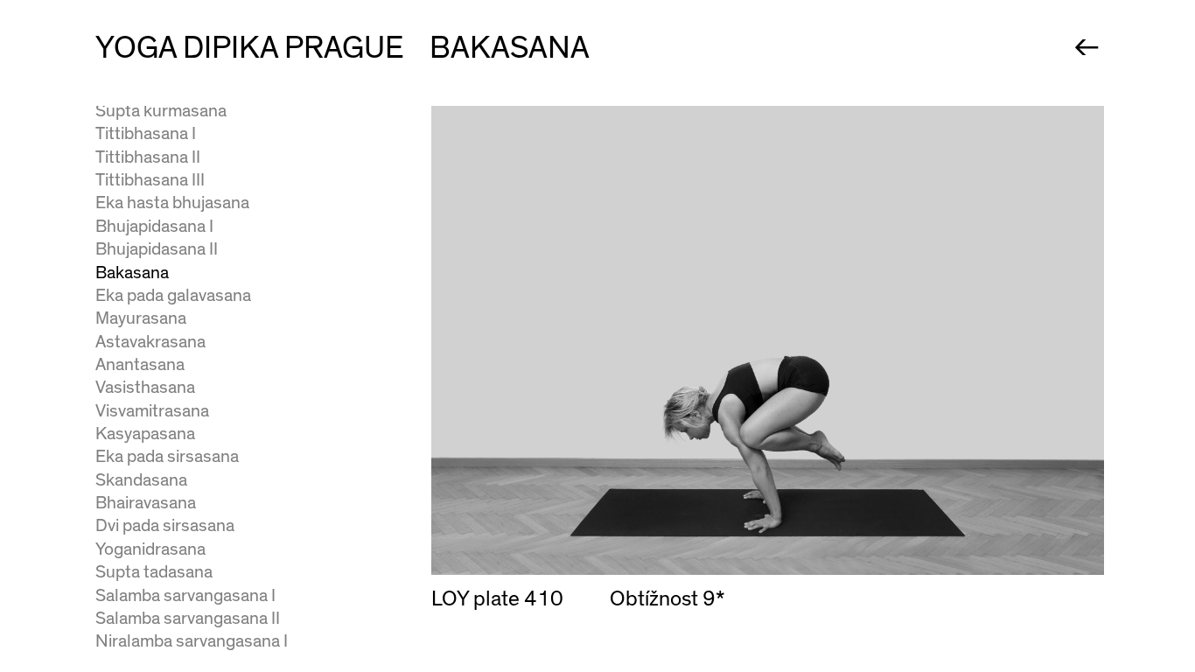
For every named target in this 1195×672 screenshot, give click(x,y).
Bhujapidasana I (154, 226)
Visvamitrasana (152, 411)
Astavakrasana (150, 341)
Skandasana (141, 480)
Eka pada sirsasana (167, 456)
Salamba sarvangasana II (187, 618)
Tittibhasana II (147, 157)
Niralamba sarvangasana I (191, 641)
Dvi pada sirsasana (164, 525)
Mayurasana (140, 318)
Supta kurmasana (161, 111)
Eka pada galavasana (173, 295)
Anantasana (140, 364)
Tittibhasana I (145, 133)
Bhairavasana (145, 503)
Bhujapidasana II (156, 249)
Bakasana (132, 272)
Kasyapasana (145, 433)
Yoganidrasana (150, 549)
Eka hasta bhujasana (172, 202)
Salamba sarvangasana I (185, 595)
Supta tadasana (154, 572)
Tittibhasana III (150, 180)
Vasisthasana (145, 387)
